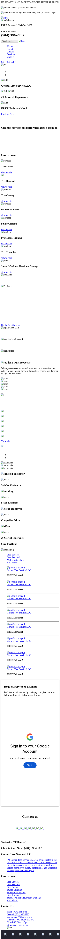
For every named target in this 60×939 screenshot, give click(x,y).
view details (6, 172)
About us (15, 325)
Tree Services (13, 554)
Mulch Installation (15, 560)
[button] (5, 114)
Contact (10, 57)
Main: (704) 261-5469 (17, 911)
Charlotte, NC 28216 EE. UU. (21, 919)
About (10, 49)
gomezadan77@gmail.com (19, 917)
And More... (12, 900)
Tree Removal (13, 557)
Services (11, 54)
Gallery (10, 51)
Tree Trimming (14, 895)
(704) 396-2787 (12, 35)
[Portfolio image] (16, 567)
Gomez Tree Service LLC (19, 570)
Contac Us (6, 325)
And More (12, 562)
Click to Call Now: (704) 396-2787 (21, 848)
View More (6, 441)
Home (10, 46)
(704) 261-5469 (25, 25)
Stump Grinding (14, 890)
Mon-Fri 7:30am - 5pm (17, 922)
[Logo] (4, 17)
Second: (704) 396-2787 (18, 914)
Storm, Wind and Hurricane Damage (24, 897)
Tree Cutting (12, 887)
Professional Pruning (16, 892)
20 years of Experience (17, 925)
